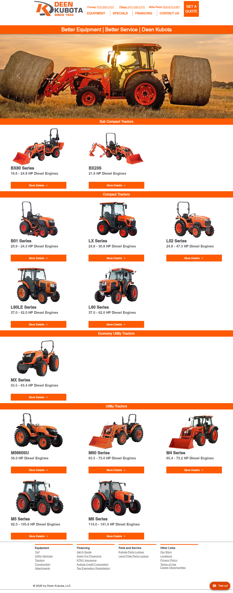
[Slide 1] (116, 109)
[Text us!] (220, 586)
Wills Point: (155, 7)
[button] (97, 13)
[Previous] (18, 76)
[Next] (214, 76)
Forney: (92, 7)
